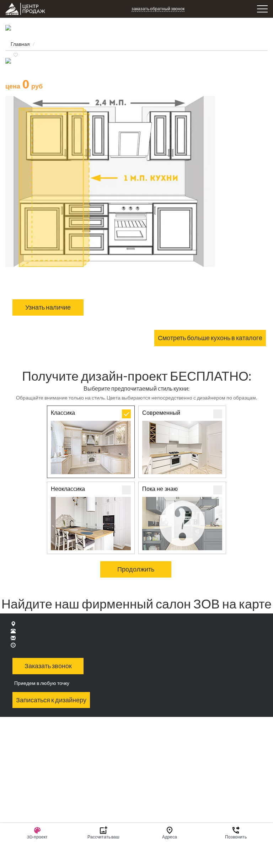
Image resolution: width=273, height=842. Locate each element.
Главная (20, 44)
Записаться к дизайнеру (51, 700)
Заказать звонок (48, 666)
